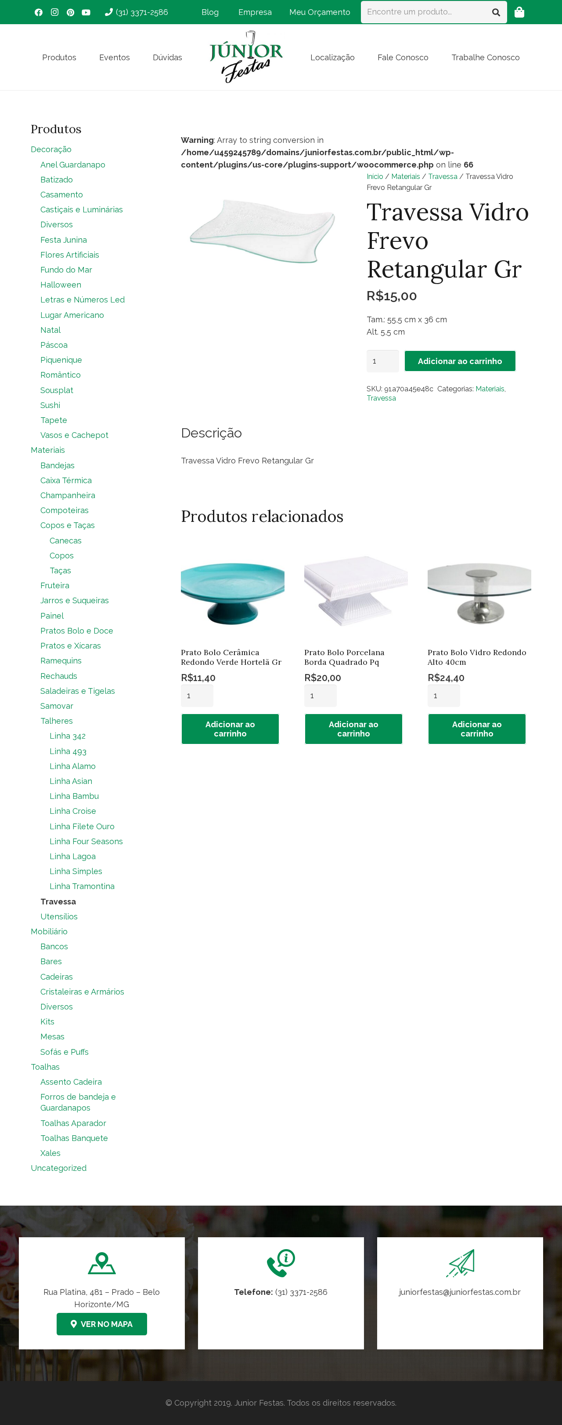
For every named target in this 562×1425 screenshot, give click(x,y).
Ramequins (61, 660)
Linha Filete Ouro (82, 826)
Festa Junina (63, 239)
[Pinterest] (70, 12)
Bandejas (57, 465)
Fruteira (54, 585)
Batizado (56, 179)
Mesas (52, 1036)
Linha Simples (76, 871)
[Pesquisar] (496, 12)
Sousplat (56, 390)
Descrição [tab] (211, 433)
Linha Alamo (73, 766)
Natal (50, 330)
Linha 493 (68, 751)
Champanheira (67, 495)
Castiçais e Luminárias (81, 209)
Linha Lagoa (73, 856)
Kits (47, 1021)
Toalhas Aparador (73, 1123)
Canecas (66, 540)
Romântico (60, 374)
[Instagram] (54, 12)
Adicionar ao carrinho (460, 361)
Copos (62, 555)
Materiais (405, 176)
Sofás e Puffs (64, 1052)
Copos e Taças (67, 525)
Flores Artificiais (69, 254)
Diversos (56, 224)
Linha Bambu (74, 796)
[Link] (460, 1293)
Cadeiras (56, 976)
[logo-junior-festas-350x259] (246, 57)
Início (375, 176)
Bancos (54, 946)
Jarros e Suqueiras (74, 600)
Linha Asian (71, 781)
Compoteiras (64, 510)
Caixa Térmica (66, 480)
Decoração (51, 149)
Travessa (443, 176)
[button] (83, 57)
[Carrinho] (519, 12)
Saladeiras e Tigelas (77, 691)
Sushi (50, 405)
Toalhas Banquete (74, 1138)
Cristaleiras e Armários (82, 991)
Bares (51, 961)
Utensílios (59, 916)
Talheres (56, 720)
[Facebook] (39, 12)
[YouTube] (86, 12)
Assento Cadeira (71, 1081)
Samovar (56, 706)
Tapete (53, 420)
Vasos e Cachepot (74, 435)
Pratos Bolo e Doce (76, 630)
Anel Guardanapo (72, 164)
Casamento (61, 194)
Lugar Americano (72, 315)
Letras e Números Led (82, 299)
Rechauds (58, 676)
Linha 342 (68, 735)
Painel (52, 615)
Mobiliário (49, 931)
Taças (60, 570)
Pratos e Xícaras (70, 645)
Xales (50, 1153)
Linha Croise (73, 811)
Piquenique (61, 359)
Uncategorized (58, 1168)
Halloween (60, 284)
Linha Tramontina (82, 886)
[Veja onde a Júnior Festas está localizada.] (101, 1293)
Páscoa (54, 345)
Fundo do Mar (66, 269)
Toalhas (45, 1066)
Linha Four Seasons (86, 841)
